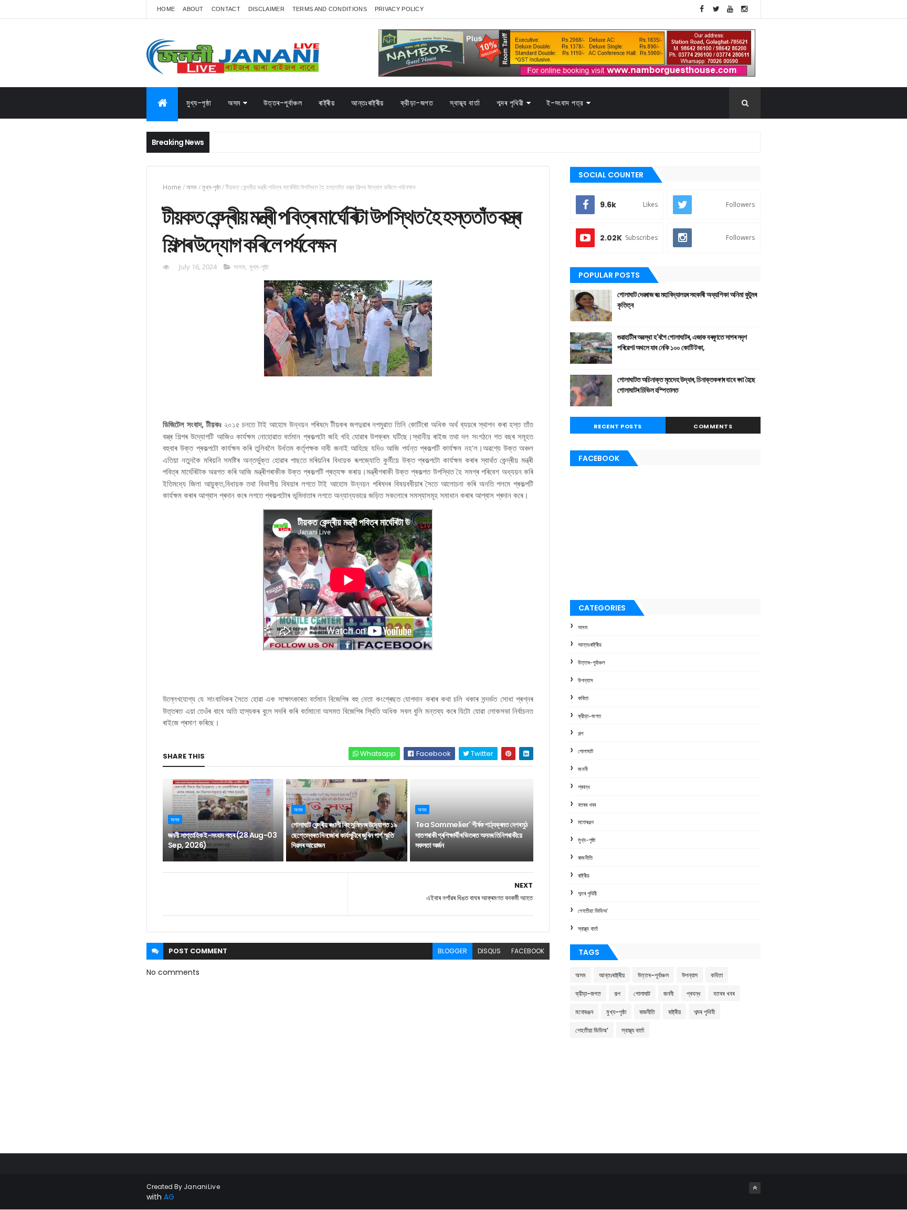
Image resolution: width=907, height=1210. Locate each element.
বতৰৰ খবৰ (587, 805)
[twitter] (716, 9)
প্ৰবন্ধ (584, 787)
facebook (527, 950)
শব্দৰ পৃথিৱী (510, 103)
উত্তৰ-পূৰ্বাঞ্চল (282, 103)
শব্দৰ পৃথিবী (587, 893)
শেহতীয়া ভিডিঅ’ (593, 911)
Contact (226, 9)
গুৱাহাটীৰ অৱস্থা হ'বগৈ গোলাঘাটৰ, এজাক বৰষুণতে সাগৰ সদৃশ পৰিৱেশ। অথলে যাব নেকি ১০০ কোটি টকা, (682, 342)
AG (169, 1197)
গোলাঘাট (585, 751)
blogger (452, 950)
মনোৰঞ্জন (586, 822)
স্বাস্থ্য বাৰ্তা (465, 103)
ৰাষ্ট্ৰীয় (583, 875)
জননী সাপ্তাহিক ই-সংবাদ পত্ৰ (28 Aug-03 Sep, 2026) (222, 840)
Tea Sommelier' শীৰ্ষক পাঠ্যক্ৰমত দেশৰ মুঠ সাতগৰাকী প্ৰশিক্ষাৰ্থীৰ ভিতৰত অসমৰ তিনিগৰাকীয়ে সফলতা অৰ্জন (471, 834)
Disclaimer (266, 9)
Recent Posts (618, 426)
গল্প (580, 733)
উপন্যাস (585, 680)
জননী (583, 769)
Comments (712, 426)
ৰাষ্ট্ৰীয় (326, 103)
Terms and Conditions (329, 9)
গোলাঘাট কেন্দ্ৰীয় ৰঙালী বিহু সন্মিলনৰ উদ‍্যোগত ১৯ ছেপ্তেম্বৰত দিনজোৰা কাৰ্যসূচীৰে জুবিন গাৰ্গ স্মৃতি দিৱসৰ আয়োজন (344, 834)
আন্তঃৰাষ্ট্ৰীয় (367, 103)
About (193, 9)
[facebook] (702, 9)
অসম (234, 103)
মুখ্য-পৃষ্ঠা (198, 103)
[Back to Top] (755, 1188)
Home (166, 9)
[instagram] (744, 9)
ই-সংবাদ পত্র (565, 103)
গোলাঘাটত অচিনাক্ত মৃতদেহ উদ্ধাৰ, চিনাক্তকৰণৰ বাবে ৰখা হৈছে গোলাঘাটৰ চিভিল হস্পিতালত (686, 384)
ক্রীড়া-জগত (417, 103)
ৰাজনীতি (585, 858)
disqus (489, 950)
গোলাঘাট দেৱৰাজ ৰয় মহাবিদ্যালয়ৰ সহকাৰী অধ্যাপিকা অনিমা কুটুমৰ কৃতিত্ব (686, 299)
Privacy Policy (399, 9)
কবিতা (583, 698)
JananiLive (202, 1186)
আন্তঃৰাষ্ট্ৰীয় (590, 644)
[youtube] (730, 9)
